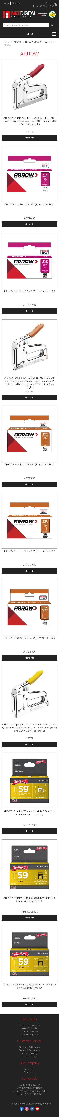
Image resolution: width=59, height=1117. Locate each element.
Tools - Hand (49, 42)
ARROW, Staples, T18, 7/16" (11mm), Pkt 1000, (29, 291)
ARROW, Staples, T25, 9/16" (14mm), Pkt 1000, (29, 637)
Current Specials (30, 1031)
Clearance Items (29, 1034)
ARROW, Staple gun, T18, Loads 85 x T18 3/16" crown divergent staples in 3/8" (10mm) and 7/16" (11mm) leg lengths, (29, 121)
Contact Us (29, 1072)
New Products (29, 1028)
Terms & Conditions (29, 1050)
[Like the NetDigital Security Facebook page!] (22, 1108)
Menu (29, 34)
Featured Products (29, 1025)
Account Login (29, 1056)
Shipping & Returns (29, 1047)
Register (16, 3)
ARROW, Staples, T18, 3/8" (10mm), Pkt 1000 (29, 204)
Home (6, 42)
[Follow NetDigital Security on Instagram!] (27, 1108)
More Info (29, 137)
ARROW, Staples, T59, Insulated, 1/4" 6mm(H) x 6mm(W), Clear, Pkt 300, (29, 813)
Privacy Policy (29, 1053)
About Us (29, 1069)
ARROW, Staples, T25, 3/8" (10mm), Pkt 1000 (29, 464)
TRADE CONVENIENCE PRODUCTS (26, 42)
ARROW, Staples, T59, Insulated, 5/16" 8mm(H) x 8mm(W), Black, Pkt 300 (29, 986)
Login (6, 3)
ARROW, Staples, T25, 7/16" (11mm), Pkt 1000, (29, 551)
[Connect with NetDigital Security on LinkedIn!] (32, 1108)
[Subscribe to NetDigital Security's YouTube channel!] (37, 1108)
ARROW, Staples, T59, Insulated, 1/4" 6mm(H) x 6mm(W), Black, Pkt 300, (29, 899)
